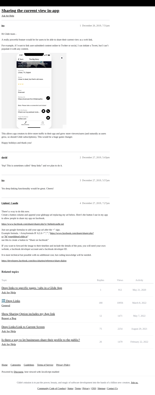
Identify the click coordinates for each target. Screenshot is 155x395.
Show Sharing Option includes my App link (28, 313)
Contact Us (112, 388)
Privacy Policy (63, 365)
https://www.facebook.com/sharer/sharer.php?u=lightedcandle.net (33, 224)
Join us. (134, 382)
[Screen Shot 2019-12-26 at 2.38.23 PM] (34, 90)
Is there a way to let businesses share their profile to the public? (41, 339)
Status (70, 388)
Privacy (86, 388)
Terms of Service (45, 365)
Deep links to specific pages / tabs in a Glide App (32, 287)
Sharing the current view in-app (30, 10)
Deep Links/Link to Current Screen (23, 326)
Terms (78, 388)
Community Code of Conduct (51, 388)
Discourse (18, 372)
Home (5, 365)
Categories (16, 365)
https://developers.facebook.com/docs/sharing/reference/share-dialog (34, 260)
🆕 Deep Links (11, 300)
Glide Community (10, 3)
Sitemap (101, 388)
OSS (93, 388)
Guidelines (29, 365)
